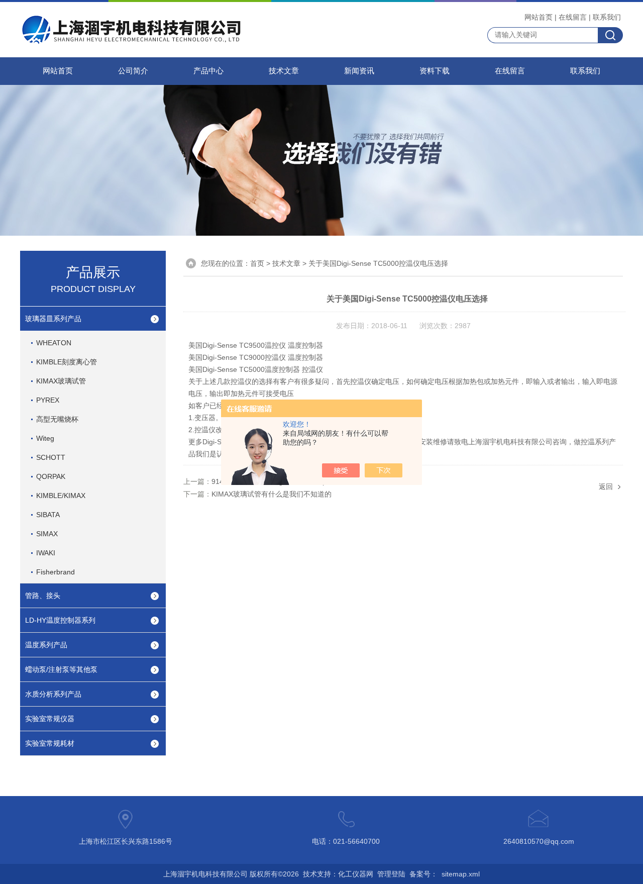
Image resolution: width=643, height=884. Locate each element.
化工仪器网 (355, 874)
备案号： (423, 874)
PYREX (47, 400)
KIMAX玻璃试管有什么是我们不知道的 (271, 494)
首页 (257, 263)
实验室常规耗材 (49, 743)
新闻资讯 (359, 71)
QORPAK (50, 476)
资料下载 (434, 71)
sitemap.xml (461, 874)
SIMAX (47, 534)
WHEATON (53, 343)
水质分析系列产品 (53, 694)
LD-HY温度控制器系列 (60, 620)
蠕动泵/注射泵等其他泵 (61, 669)
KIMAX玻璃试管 (61, 381)
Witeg (45, 438)
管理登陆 (391, 874)
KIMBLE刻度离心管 (66, 362)
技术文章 (284, 71)
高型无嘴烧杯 (57, 419)
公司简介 (133, 71)
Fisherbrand (55, 572)
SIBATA (48, 515)
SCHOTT (50, 457)
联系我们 (607, 17)
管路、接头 (42, 596)
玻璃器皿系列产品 (53, 319)
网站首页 (538, 17)
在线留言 (573, 17)
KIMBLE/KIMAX (60, 496)
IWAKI (45, 553)
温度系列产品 (46, 645)
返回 (606, 486)
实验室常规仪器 (49, 719)
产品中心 (208, 71)
